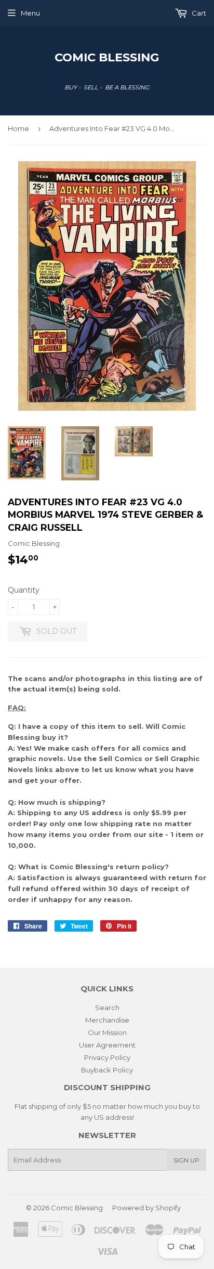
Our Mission (107, 1032)
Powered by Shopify (146, 1207)
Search (107, 1007)
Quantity (23, 590)
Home (18, 128)
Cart (198, 13)
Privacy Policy (107, 1057)
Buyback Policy (107, 1070)
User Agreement (107, 1045)
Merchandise (107, 1020)
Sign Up (186, 1160)
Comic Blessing (107, 57)
